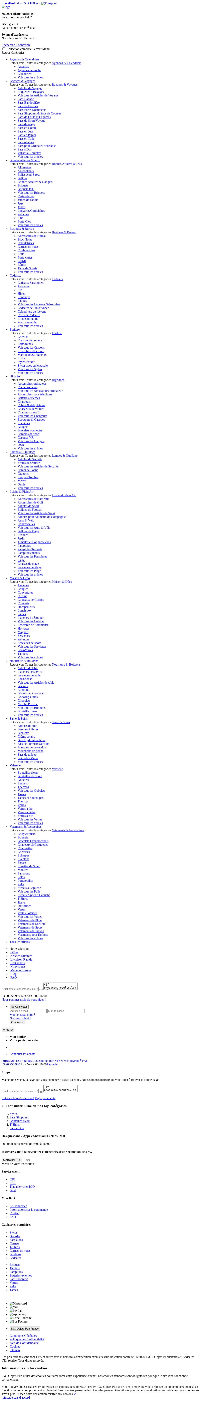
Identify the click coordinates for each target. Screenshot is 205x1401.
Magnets (23, 632)
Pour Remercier (27, 322)
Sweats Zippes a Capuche (34, 895)
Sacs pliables (26, 142)
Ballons (22, 178)
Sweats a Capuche (29, 888)
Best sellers (17, 963)
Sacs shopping (19, 1279)
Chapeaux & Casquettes (33, 844)
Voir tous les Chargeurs (32, 416)
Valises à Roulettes (29, 153)
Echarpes (23, 855)
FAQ (13, 977)
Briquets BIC (26, 189)
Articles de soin (27, 725)
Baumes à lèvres (28, 729)
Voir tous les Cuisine (31, 621)
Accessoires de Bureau (32, 236)
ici (74, 1394)
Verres (22, 805)
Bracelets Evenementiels (33, 841)
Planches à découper (30, 617)
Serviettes (24, 635)
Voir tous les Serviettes (32, 646)
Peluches (23, 214)
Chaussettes (25, 848)
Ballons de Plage (28, 531)
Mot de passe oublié (22, 1014)
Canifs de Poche (28, 470)
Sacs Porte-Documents (32, 109)
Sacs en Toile (26, 138)
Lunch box (24, 610)
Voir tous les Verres (30, 819)
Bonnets (23, 837)
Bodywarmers (26, 833)
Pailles (22, 614)
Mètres (22, 480)
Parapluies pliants (29, 553)
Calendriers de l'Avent (32, 311)
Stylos (21, 358)
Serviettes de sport (29, 643)
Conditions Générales (23, 1335)
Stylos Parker (26, 362)
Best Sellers (59, 1060)
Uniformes (24, 906)
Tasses (22, 794)
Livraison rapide (28, 318)
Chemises (24, 851)
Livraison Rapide (21, 959)
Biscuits (23, 686)
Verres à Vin (25, 815)
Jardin (21, 538)
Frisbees (23, 535)
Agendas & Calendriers (24, 59)
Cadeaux (15, 275)
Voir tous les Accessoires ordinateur (40, 390)
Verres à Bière (26, 812)
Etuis (21, 254)
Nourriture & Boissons (24, 661)
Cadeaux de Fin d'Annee (33, 308)
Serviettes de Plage (29, 567)
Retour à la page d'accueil (18, 1098)
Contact (14, 1213)
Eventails (23, 859)
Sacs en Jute (25, 131)
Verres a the (25, 808)
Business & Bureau (22, 228)
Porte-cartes (25, 257)
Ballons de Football (30, 509)
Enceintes (24, 423)
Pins (20, 218)
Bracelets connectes (30, 430)
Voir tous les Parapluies (32, 556)
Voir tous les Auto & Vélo (34, 527)
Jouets (21, 207)
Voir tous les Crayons (31, 347)
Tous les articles (20, 942)
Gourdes (15, 1236)
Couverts (23, 603)
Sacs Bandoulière (29, 102)
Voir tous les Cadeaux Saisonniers (39, 304)
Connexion (17, 1022)
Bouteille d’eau (27, 711)
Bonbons (23, 689)
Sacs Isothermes (28, 106)
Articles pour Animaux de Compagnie (42, 516)
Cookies (15, 1346)
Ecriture (15, 329)
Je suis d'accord (20, 1397)
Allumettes (24, 167)
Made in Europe (20, 970)
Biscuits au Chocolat (31, 693)
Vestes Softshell (27, 913)
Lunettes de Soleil (29, 866)
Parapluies (24, 545)
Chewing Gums (28, 697)
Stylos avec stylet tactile (33, 365)
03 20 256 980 (11, 1064)
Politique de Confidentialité (27, 1339)
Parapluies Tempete (30, 549)
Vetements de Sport (30, 927)
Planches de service (30, 671)
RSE (13, 1183)
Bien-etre (23, 733)
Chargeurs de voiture (31, 408)
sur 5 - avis (21, 3)
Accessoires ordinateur (32, 383)
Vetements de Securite (31, 924)
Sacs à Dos (25, 149)
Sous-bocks (25, 679)
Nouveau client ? (20, 1018)
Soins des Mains (28, 758)
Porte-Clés (24, 221)
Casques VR (26, 437)
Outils (21, 484)
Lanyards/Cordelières (31, 210)
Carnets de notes (28, 246)
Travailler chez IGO (22, 1186)
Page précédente (45, 1098)
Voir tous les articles (30, 77)
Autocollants (26, 171)
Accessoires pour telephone (35, 394)
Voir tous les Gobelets (31, 790)
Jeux (20, 203)
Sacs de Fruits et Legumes (34, 117)
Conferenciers (26, 250)
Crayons (23, 336)
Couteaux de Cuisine (31, 599)
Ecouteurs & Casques (31, 419)
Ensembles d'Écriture (31, 351)
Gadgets (23, 426)
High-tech (16, 376)
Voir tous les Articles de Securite (38, 466)
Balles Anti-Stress (29, 174)
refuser (6, 1397)
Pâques (22, 300)
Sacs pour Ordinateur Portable (37, 145)
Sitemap (15, 1350)
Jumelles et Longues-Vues (34, 542)
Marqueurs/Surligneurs (32, 354)
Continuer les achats (22, 1054)
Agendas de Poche (29, 70)
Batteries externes (29, 398)
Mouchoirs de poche (30, 751)
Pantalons (24, 873)
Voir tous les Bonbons (31, 707)
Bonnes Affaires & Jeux (25, 160)
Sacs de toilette (27, 754)
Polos (21, 877)
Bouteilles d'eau (28, 772)
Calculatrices (26, 243)
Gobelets (23, 779)
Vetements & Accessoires (25, 826)
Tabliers (23, 653)
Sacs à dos (16, 1240)
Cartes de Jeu (26, 196)
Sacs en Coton (27, 127)
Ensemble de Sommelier (33, 625)
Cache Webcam (27, 387)
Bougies (23, 589)
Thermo (23, 801)
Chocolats (24, 700)
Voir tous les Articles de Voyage (38, 95)
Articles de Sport (28, 506)
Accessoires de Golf (30, 502)
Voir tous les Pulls (29, 891)
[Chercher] (41, 989)
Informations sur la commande (29, 1209)
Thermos (23, 787)
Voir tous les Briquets (31, 192)
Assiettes (23, 585)
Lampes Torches (28, 477)
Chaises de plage (28, 563)
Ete (20, 290)
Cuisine (22, 596)
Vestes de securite (29, 462)
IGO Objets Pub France (25, 1328)
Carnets (14, 1243)
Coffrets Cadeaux (29, 315)
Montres (23, 869)
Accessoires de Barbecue (33, 498)
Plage (21, 560)
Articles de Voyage (30, 88)
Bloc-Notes (25, 239)
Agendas (23, 66)
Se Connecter (19, 1006)
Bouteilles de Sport (30, 776)
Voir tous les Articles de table (36, 682)
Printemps (24, 297)
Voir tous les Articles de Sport (36, 513)
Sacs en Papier (27, 135)
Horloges (23, 628)
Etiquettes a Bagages (31, 91)
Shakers (23, 783)
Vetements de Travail (31, 931)
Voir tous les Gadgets (31, 441)
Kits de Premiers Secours (33, 743)
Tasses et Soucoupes (30, 797)
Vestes (22, 909)
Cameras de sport (28, 434)
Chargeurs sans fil (29, 412)
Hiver (21, 293)
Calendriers (25, 73)
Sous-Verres (25, 650)
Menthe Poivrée (28, 704)
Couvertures (25, 592)
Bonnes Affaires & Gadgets (35, 182)
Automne (23, 286)
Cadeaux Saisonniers (31, 282)
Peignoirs (23, 639)
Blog (13, 974)
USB (21, 444)
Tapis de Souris (27, 268)
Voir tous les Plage (29, 571)
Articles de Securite (30, 459)
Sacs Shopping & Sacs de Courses (39, 113)
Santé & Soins (19, 718)
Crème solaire (26, 736)
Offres (14, 952)
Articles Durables (21, 956)
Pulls (21, 884)
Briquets (23, 185)
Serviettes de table (29, 675)
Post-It (22, 261)
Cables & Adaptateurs (31, 405)
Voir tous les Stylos (30, 369)
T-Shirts (23, 898)
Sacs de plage (26, 124)
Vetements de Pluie (30, 920)
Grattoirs (23, 473)
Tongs (21, 902)
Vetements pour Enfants (33, 934)
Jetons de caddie (28, 200)
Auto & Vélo (26, 520)
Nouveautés (17, 966)
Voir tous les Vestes (30, 916)
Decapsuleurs (26, 607)
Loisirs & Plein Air (21, 491)
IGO (12, 1179)
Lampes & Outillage (22, 452)
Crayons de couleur (30, 340)
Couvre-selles (26, 524)
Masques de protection (32, 747)
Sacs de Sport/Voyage (31, 120)
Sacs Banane (26, 99)
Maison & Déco (20, 578)
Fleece (22, 862)
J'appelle (52, 1064)
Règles (22, 264)
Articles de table (28, 668)
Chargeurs (24, 401)
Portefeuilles (25, 880)
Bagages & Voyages (22, 81)
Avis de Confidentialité (24, 1343)
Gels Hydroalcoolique (31, 740)
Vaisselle (15, 765)
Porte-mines (25, 344)
